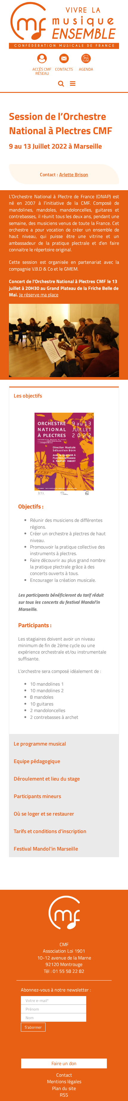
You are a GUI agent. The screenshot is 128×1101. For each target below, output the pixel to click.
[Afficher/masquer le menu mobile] (73, 83)
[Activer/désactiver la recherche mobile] (61, 83)
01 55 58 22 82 (68, 971)
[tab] (64, 395)
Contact (64, 1075)
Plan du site (64, 1088)
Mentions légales (64, 1081)
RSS (64, 1095)
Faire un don (64, 1063)
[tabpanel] (64, 569)
